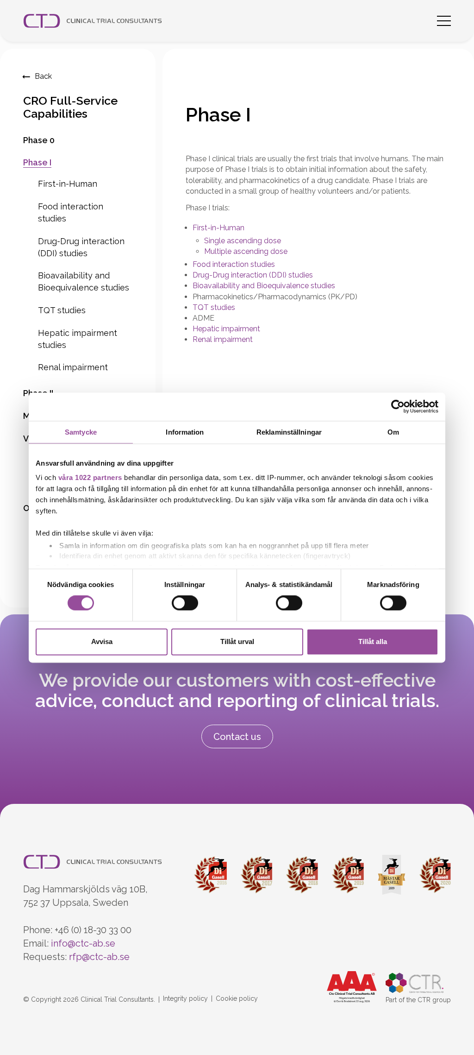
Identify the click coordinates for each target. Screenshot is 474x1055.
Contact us (237, 736)
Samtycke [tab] (81, 432)
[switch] (185, 603)
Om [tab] (393, 432)
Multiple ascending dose (245, 251)
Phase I (37, 162)
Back (43, 76)
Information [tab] (185, 432)
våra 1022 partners (90, 477)
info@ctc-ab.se (83, 943)
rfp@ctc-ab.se (99, 956)
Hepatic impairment (226, 328)
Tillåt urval (237, 641)
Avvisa (101, 641)
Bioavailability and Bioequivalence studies (264, 285)
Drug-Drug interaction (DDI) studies (253, 275)
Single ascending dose (242, 240)
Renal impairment (73, 367)
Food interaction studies (234, 264)
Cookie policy (237, 998)
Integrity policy (185, 998)
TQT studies (62, 310)
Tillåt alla (372, 641)
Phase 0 (39, 140)
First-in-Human (67, 184)
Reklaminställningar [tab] (289, 432)
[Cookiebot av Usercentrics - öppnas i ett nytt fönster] (397, 406)
